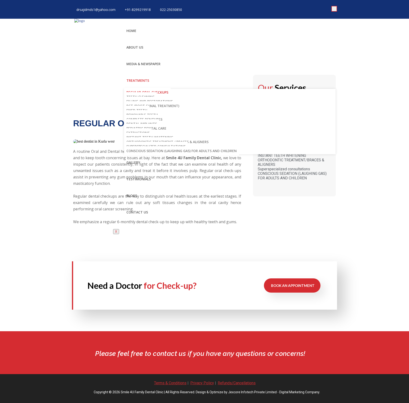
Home (131, 30)
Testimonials (138, 179)
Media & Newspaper (143, 64)
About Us (134, 47)
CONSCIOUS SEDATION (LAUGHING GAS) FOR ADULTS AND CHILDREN (181, 151)
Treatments (137, 80)
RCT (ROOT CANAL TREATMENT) (152, 106)
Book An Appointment (293, 285)
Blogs (131, 195)
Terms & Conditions (170, 383)
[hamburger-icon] (334, 9)
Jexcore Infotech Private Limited (252, 392)
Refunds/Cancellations (237, 383)
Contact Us (137, 212)
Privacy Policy (202, 383)
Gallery (133, 162)
